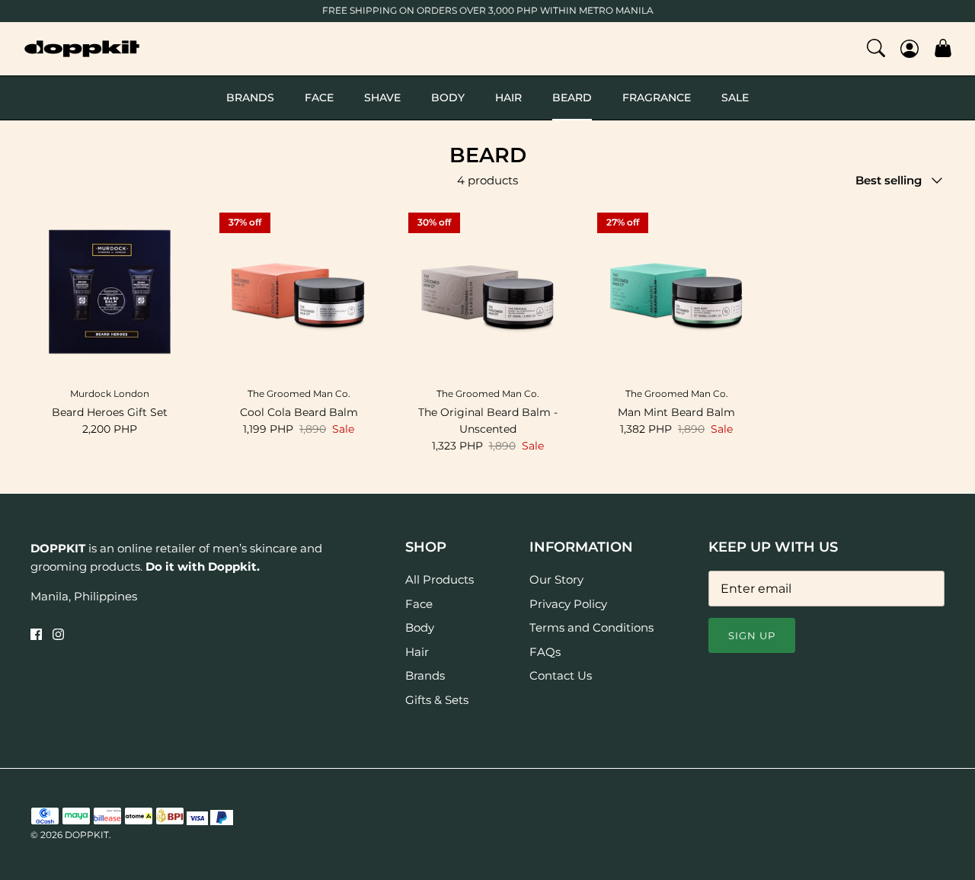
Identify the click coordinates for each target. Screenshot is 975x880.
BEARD (572, 97)
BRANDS (250, 97)
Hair (417, 652)
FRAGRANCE (656, 97)
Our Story (556, 579)
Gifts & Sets (436, 700)
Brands (425, 675)
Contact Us (560, 675)
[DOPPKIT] (82, 48)
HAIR (508, 97)
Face (419, 604)
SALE (735, 97)
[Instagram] (58, 634)
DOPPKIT (87, 834)
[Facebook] (36, 634)
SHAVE (382, 97)
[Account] (909, 49)
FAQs (545, 652)
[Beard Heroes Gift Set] (110, 292)
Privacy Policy (568, 604)
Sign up (751, 635)
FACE (319, 97)
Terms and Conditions (591, 627)
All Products (439, 579)
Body (419, 627)
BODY (448, 97)
